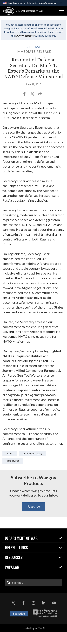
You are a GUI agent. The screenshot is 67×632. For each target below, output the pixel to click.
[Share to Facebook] (24, 94)
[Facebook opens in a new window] (23, 603)
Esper (10, 453)
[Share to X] (32, 94)
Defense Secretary (32, 453)
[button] (61, 10)
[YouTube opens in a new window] (54, 603)
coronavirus (13, 460)
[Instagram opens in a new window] (33, 603)
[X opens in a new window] (13, 603)
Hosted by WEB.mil (33, 628)
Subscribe (33, 506)
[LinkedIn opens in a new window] (44, 603)
